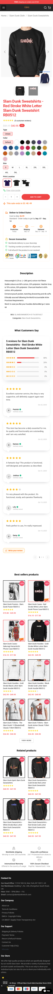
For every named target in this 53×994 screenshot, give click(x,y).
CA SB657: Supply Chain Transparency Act (18, 920)
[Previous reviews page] (35, 557)
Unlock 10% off (5, 982)
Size (5, 163)
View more (27, 740)
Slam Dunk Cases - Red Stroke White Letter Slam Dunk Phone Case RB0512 (38, 606)
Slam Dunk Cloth (17, 15)
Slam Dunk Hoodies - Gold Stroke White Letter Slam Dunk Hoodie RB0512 (38, 646)
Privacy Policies (8, 913)
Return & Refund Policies (11, 939)
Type (5, 130)
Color (5, 138)
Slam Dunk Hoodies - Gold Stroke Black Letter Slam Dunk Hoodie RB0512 (13, 685)
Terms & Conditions (9, 909)
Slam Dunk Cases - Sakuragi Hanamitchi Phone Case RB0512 (11, 646)
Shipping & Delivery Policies (12, 932)
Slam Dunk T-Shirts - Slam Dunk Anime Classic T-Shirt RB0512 (38, 725)
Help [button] (48, 991)
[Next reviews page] (47, 557)
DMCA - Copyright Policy (11, 916)
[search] (45, 7)
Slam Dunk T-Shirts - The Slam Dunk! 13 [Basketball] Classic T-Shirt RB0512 (13, 725)
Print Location (9, 177)
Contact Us (6, 942)
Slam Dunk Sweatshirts (38, 15)
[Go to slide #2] (33, 91)
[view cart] (49, 7)
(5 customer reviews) (22, 121)
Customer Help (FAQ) (10, 946)
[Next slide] (48, 51)
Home (3, 15)
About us (5, 906)
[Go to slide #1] (20, 91)
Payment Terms (8, 935)
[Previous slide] (5, 51)
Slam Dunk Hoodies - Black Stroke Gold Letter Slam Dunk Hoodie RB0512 (38, 685)
